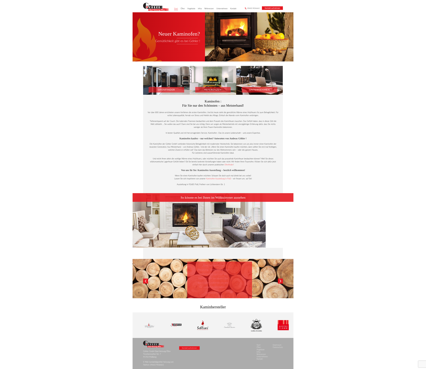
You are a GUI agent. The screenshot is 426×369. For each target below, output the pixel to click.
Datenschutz (278, 347)
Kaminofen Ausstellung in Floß (218, 179)
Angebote (191, 9)
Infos (200, 9)
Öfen (183, 9)
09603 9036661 (253, 8)
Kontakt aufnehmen (272, 8)
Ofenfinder (228, 165)
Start (176, 9)
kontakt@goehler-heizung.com (161, 362)
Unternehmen (222, 9)
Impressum (277, 345)
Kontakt (233, 9)
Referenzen (209, 9)
